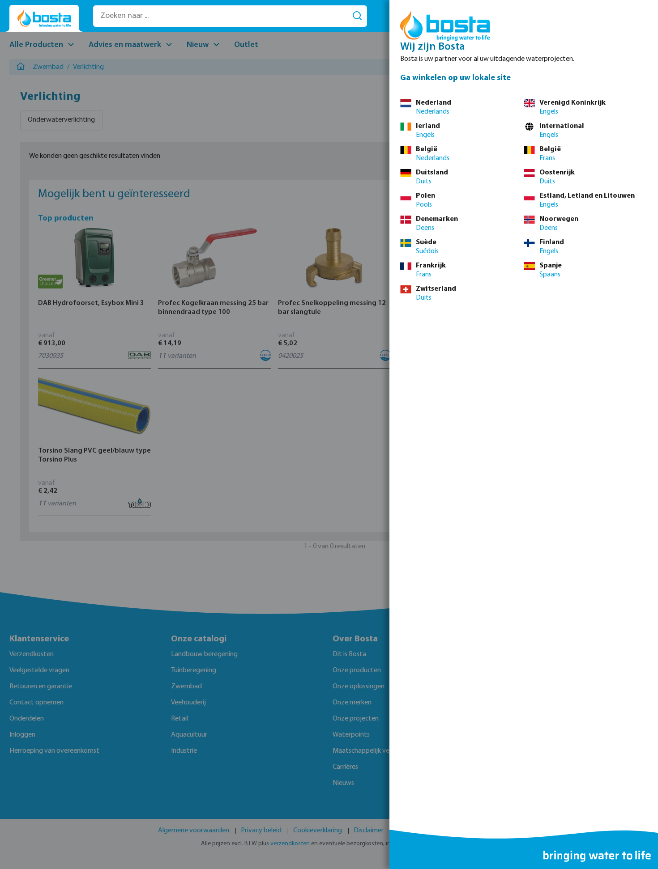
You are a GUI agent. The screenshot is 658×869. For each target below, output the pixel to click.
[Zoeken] (357, 16)
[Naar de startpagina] (44, 18)
